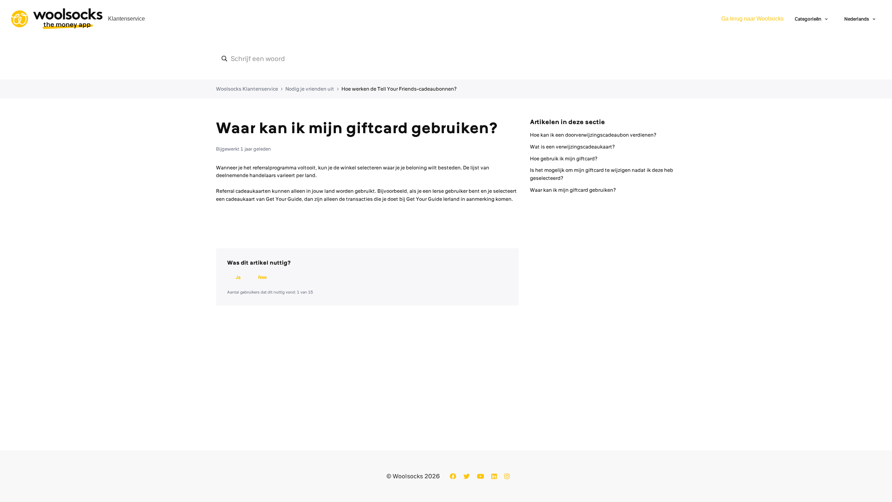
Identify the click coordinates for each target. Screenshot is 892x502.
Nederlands (857, 19)
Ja (238, 277)
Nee (262, 277)
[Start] (56, 18)
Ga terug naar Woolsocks (752, 19)
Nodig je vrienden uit (309, 89)
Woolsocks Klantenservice (247, 89)
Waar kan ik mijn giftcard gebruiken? (573, 190)
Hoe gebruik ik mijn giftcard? (564, 158)
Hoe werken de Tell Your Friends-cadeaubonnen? (399, 89)
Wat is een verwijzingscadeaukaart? (572, 147)
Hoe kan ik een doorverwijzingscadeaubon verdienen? (593, 135)
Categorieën (808, 19)
